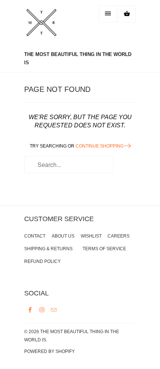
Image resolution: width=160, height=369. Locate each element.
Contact (34, 236)
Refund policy (42, 261)
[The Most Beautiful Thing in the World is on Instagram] (42, 310)
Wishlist (91, 236)
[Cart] (127, 14)
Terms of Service (104, 248)
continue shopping (100, 146)
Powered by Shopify (49, 351)
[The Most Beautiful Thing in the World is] (54, 26)
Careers (118, 236)
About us (63, 236)
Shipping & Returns (48, 248)
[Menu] (108, 14)
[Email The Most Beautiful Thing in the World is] (54, 310)
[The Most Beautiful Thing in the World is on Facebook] (30, 310)
